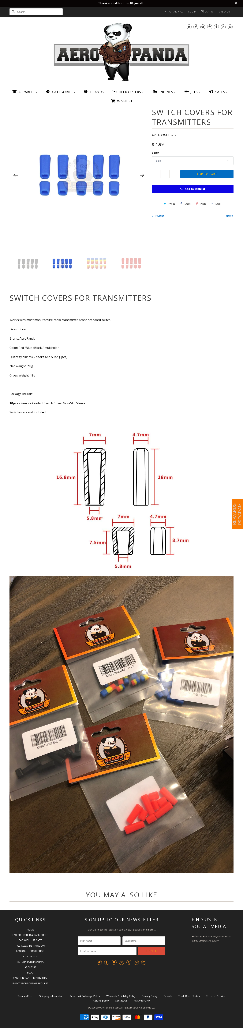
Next (229, 215)
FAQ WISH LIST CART (30, 940)
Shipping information (51, 996)
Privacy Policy (150, 996)
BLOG (30, 972)
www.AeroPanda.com (107, 1007)
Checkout (225, 11)
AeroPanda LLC (147, 1007)
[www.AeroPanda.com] (121, 53)
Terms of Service (216, 996)
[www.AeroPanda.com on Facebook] (195, 27)
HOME (30, 929)
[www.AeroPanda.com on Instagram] (223, 27)
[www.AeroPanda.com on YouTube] (202, 27)
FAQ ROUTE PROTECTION (30, 951)
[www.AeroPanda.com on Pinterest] (209, 27)
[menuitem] (24, 92)
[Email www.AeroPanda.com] (230, 27)
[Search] (13, 11)
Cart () (209, 11)
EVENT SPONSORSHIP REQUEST (30, 983)
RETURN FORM (142, 1000)
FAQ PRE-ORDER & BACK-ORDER (30, 935)
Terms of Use (25, 996)
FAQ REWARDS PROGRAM (30, 945)
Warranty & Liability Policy (121, 996)
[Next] (142, 175)
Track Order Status (189, 996)
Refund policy (101, 1000)
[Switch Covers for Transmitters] (78, 175)
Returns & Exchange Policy (85, 996)
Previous (158, 215)
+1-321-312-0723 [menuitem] (174, 11)
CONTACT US (30, 956)
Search (168, 996)
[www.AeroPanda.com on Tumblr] (216, 27)
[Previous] (15, 175)
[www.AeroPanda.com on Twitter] (189, 27)
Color (155, 152)
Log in (192, 11)
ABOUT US (30, 967)
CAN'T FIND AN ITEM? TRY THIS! (30, 978)
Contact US (121, 1000)
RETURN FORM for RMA (30, 961)
